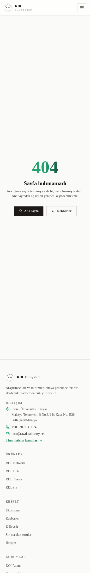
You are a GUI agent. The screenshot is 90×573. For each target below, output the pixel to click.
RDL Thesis (14, 479)
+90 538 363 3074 (24, 427)
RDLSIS (12, 487)
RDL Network (15, 463)
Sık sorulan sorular (18, 534)
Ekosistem (13, 510)
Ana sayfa (31, 211)
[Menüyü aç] (82, 7)
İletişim (11, 543)
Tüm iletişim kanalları (22, 440)
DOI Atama (13, 566)
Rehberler (64, 211)
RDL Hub (12, 471)
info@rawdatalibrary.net (28, 434)
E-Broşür (12, 526)
